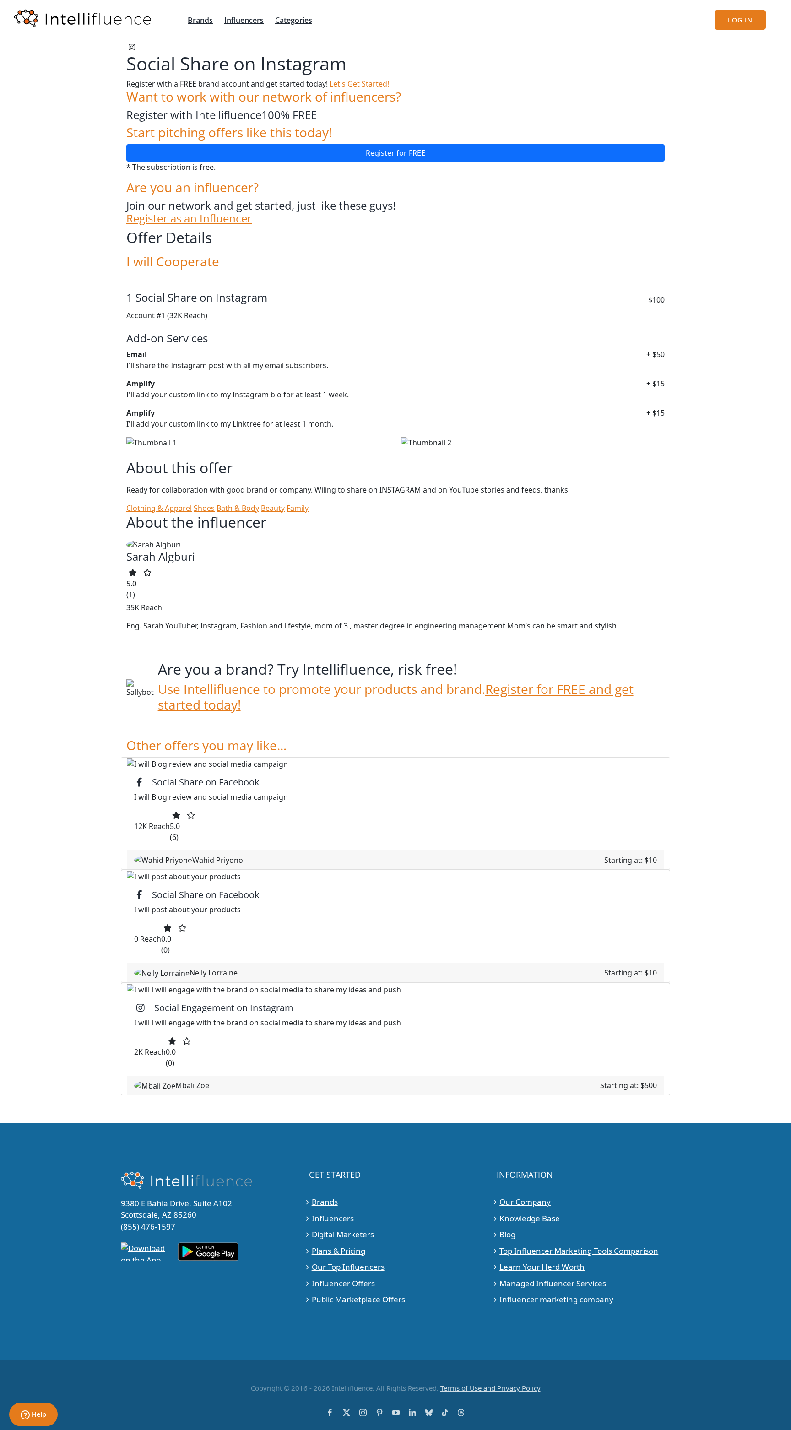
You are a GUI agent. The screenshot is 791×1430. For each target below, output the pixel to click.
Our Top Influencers (348, 1267)
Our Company (525, 1202)
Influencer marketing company (556, 1299)
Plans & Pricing (338, 1251)
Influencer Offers (343, 1283)
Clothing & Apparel (159, 508)
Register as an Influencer (189, 218)
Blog (507, 1234)
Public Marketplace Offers (358, 1299)
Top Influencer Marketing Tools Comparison (578, 1251)
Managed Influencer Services (552, 1283)
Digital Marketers (343, 1234)
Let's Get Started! (359, 84)
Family (298, 508)
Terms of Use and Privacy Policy (490, 1387)
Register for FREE (395, 153)
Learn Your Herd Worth (542, 1267)
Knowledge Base (529, 1218)
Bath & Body (238, 508)
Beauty (273, 508)
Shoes (204, 508)
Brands (325, 1202)
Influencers (333, 1218)
